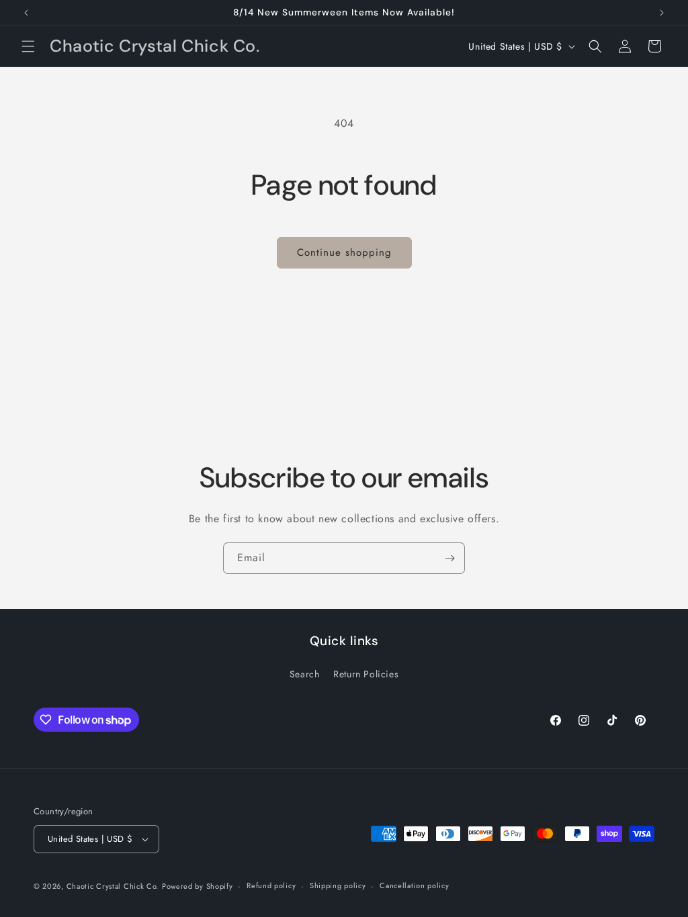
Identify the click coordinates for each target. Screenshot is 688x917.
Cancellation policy (414, 885)
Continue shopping (344, 252)
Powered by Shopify (197, 886)
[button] (28, 46)
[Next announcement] (662, 13)
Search (305, 674)
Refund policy (271, 885)
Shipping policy (338, 885)
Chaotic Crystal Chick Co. (113, 886)
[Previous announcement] (26, 13)
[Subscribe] (449, 558)
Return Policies (365, 674)
